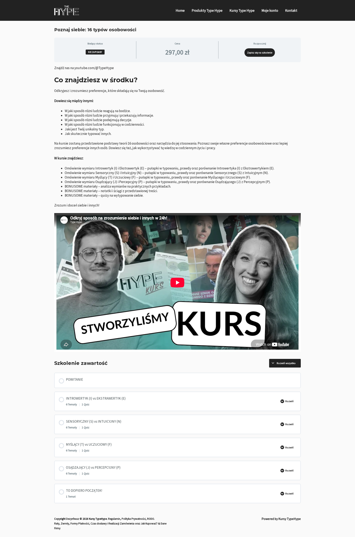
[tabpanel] (177, 209)
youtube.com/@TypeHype (94, 68)
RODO (150, 519)
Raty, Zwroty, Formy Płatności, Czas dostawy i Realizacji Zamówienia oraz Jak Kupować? (106, 523)
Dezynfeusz (72, 519)
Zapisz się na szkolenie (259, 52)
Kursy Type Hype (242, 10)
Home (180, 10)
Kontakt (291, 10)
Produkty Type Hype (207, 10)
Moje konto (270, 10)
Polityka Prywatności (134, 519)
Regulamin (114, 519)
